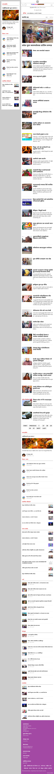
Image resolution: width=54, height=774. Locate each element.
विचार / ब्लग (35, 768)
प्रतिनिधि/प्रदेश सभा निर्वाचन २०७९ (33, 765)
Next (38, 428)
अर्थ (39, 768)
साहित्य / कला (48, 765)
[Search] (23, 5)
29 (51, 426)
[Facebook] (37, 1)
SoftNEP (51, 772)
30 (30, 428)
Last (44, 428)
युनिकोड (45, 768)
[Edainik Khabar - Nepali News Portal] (37, 5)
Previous (33, 426)
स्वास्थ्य (30, 768)
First (25, 426)
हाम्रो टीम (50, 768)
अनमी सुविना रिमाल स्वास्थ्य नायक (39, 13)
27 (43, 426)
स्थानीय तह (43, 765)
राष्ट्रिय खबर (26, 768)
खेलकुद (42, 768)
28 (47, 426)
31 (33, 428)
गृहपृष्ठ (47, 17)
